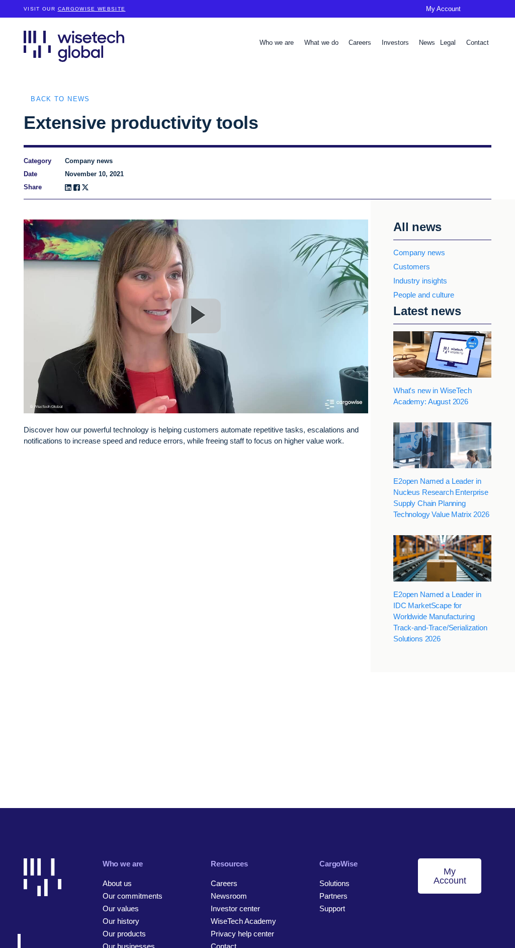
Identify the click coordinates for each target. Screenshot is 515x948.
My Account (443, 9)
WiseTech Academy (243, 921)
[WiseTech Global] (74, 46)
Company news (419, 252)
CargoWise (338, 863)
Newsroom (229, 896)
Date (30, 174)
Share (33, 187)
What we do (322, 42)
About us (117, 883)
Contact (477, 42)
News (427, 42)
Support (332, 908)
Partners (333, 896)
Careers (361, 42)
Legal (449, 42)
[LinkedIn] (68, 187)
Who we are (278, 42)
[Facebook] (76, 187)
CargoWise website (92, 9)
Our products (124, 933)
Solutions (334, 883)
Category (37, 161)
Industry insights (420, 280)
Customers (411, 266)
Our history (121, 921)
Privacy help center (242, 933)
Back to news (60, 99)
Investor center (235, 908)
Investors (396, 42)
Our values (121, 908)
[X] (85, 187)
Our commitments (132, 896)
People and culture (423, 294)
